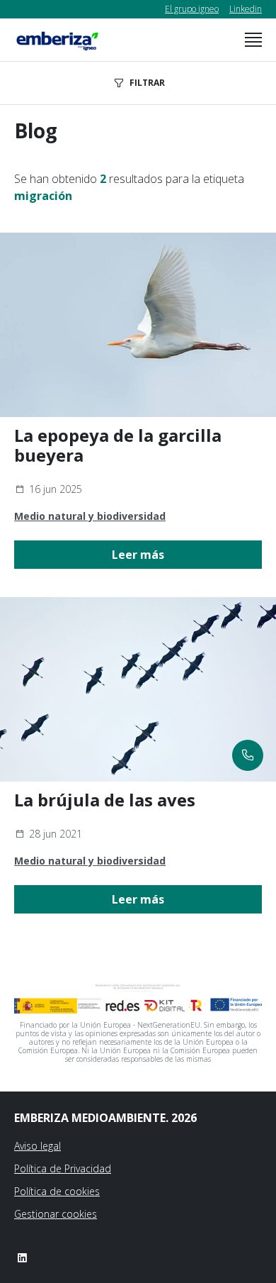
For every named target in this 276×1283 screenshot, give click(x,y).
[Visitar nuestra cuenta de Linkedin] (22, 1257)
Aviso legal (37, 1146)
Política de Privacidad (62, 1168)
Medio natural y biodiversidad (90, 516)
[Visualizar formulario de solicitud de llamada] (247, 755)
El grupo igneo (192, 9)
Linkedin (245, 9)
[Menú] (253, 39)
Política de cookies (57, 1191)
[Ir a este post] (138, 325)
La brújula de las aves (104, 800)
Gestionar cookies (55, 1214)
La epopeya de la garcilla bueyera (118, 445)
